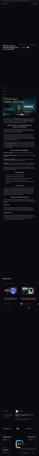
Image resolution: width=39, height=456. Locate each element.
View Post (20, 417)
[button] (11, 3)
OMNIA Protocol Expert (12, 143)
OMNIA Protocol (17, 118)
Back (4, 42)
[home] (4, 3)
